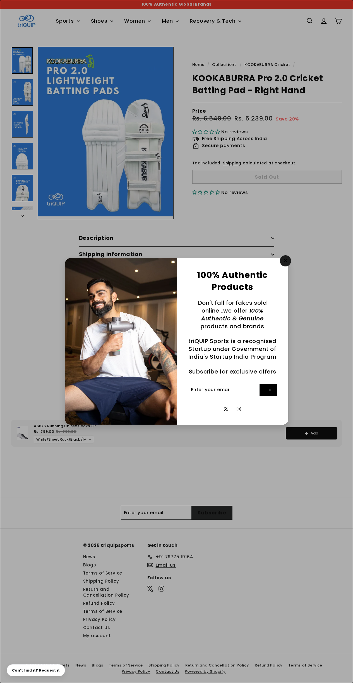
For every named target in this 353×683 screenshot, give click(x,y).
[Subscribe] (268, 390)
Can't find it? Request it (36, 670)
